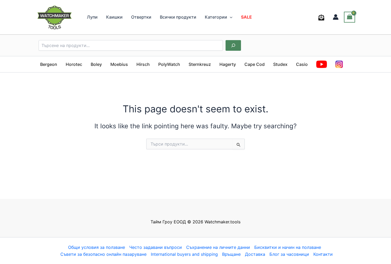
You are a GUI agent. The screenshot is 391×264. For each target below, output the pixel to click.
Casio (302, 64)
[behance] (322, 17)
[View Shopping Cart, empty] (349, 17)
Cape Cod (254, 64)
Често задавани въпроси (155, 247)
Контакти (323, 254)
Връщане (231, 254)
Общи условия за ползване (96, 247)
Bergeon (48, 64)
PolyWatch (169, 64)
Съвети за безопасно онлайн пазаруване (103, 254)
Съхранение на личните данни (218, 247)
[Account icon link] (336, 17)
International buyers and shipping (184, 254)
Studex (280, 64)
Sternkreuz (200, 64)
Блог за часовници (289, 254)
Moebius (119, 64)
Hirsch (143, 64)
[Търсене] (233, 45)
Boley (96, 64)
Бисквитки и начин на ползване (287, 247)
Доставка (255, 254)
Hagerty (227, 64)
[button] (229, 17)
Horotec (74, 64)
